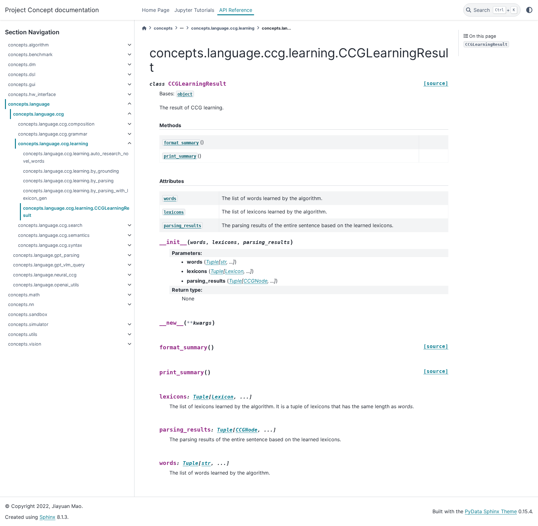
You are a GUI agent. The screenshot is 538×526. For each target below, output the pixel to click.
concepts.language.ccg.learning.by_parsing (68, 180)
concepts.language (29, 104)
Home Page (155, 10)
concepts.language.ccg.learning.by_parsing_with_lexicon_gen (75, 194)
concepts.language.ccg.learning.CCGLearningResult (76, 211)
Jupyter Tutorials (194, 10)
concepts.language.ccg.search (50, 225)
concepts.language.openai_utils (46, 284)
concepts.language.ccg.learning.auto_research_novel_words (76, 157)
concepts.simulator (28, 324)
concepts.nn (21, 304)
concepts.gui (21, 84)
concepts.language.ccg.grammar (52, 133)
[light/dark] (529, 10)
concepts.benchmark (30, 54)
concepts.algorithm (28, 44)
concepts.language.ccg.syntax (50, 245)
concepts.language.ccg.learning (53, 143)
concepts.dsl (21, 74)
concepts (163, 28)
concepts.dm (22, 64)
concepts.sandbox (27, 314)
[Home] (144, 28)
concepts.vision (24, 344)
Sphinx (47, 517)
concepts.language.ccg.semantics (54, 235)
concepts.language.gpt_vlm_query (49, 264)
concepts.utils (22, 334)
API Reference (235, 10)
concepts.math (24, 294)
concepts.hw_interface (32, 94)
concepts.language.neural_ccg (45, 274)
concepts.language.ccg (38, 114)
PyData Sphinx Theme (491, 511)
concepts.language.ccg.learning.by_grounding (71, 171)
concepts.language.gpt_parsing (46, 255)
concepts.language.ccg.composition (56, 124)
